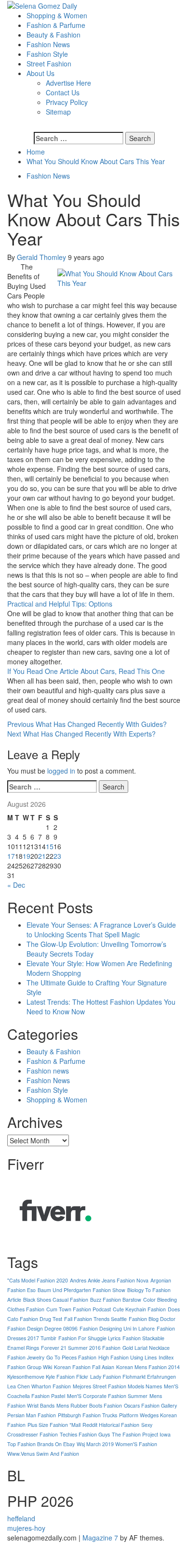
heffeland (21, 1518)
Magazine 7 (100, 1537)
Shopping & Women (57, 15)
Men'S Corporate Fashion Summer (107, 1395)
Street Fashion (49, 63)
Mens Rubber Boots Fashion (89, 1405)
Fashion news (48, 1070)
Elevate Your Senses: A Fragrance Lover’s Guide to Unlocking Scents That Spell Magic (101, 929)
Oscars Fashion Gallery (150, 1405)
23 (57, 856)
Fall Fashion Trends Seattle (95, 1318)
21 (42, 856)
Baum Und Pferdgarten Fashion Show (81, 1290)
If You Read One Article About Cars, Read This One (86, 671)
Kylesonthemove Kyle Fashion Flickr (47, 1376)
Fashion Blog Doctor (152, 1318)
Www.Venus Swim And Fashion (43, 1453)
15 (50, 846)
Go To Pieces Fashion (71, 1357)
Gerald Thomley (42, 257)
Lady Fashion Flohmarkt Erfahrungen (133, 1376)
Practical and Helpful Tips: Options (59, 603)
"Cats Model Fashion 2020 (37, 1280)
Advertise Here (68, 83)
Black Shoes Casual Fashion (55, 1299)
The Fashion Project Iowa (141, 1434)
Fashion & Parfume (56, 25)
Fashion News (48, 44)
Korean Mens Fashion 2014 (148, 1367)
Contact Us (63, 92)
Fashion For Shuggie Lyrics (89, 1338)
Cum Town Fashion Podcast (78, 1309)
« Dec (16, 885)
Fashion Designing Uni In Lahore (117, 1328)
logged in (61, 771)
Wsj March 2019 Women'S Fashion (117, 1444)
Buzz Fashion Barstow (115, 1299)
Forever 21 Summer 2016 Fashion (81, 1347)
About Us (40, 73)
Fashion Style (47, 54)
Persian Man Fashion (31, 1415)
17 (11, 856)
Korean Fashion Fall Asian (84, 1367)
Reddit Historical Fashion (110, 1424)
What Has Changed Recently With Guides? (87, 724)
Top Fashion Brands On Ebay (41, 1444)
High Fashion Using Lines (127, 1357)
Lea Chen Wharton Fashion (39, 1386)
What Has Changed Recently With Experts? (81, 733)
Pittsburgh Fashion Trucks (87, 1415)
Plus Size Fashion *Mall (54, 1424)
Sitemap (58, 111)
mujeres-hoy (26, 1528)
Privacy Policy (67, 102)
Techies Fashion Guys (85, 1434)
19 (26, 856)
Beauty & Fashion (54, 34)
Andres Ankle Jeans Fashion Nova (109, 1280)
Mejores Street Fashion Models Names (117, 1386)
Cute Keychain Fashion (139, 1309)
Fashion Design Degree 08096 (42, 1328)
